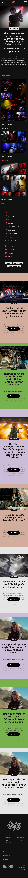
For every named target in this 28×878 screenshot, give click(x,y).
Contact (20, 844)
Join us (20, 840)
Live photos (13, 28)
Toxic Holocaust (14, 266)
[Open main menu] (25, 2)
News (14, 303)
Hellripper (18, 263)
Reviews (14, 576)
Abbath (9, 263)
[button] (6, 82)
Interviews (8, 842)
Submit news (20, 842)
